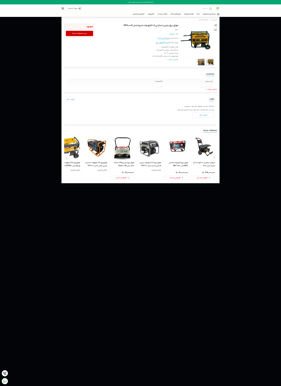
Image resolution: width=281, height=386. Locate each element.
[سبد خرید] (62, 8)
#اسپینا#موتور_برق (163, 42)
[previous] (214, 158)
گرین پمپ (214, 20)
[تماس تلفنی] (5, 373)
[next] (66, 158)
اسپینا (172, 34)
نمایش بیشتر (212, 89)
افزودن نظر (71, 99)
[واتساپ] (5, 381)
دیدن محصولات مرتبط (79, 33)
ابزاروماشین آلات (203, 20)
